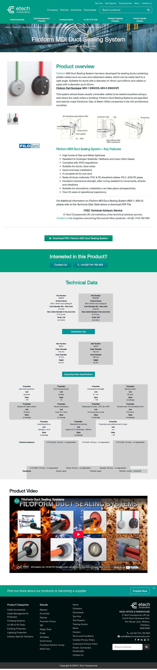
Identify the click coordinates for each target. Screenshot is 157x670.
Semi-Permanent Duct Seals (56, 27)
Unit (26, 392)
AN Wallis (44, 637)
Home (7, 27)
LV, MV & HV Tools (91, 20)
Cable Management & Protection (42, 19)
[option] (29, 83)
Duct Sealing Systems (32, 27)
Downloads (90, 9)
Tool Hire (99, 3)
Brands (64, 9)
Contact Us (60, 264)
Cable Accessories (17, 20)
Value (27, 397)
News (136, 3)
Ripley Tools (45, 629)
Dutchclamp (46, 641)
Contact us (146, 3)
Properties (27, 386)
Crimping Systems (66, 20)
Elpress (43, 617)
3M (41, 625)
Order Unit (61, 317)
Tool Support (110, 3)
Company (52, 9)
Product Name (61, 301)
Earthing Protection (16, 628)
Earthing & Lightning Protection (115, 19)
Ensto (42, 633)
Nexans (43, 609)
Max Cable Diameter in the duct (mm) (61, 312)
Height (61, 360)
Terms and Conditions (83, 636)
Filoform (70, 46)
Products (16, 27)
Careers (76, 632)
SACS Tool (45, 648)
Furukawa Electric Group (52, 645)
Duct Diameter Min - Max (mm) (61, 306)
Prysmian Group (48, 621)
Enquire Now (140, 590)
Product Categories (18, 604)
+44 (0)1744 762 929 (91, 264)
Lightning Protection (17, 632)
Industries (76, 9)
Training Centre (125, 3)
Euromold (44, 613)
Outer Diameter (61, 349)
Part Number (61, 296)
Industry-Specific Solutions (139, 19)
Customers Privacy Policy (85, 643)
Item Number (61, 344)
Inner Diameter (61, 355)
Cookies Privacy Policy (84, 639)
